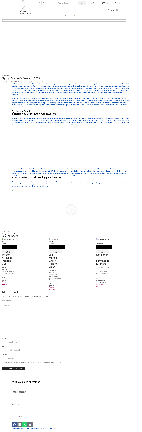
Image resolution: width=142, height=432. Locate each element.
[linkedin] (14, 233)
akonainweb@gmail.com (31, 82)
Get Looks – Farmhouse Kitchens (102, 259)
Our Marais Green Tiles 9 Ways (53, 260)
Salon (4, 243)
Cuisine (51, 243)
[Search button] (82, 3)
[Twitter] (3, 233)
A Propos (23, 11)
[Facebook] (5, 233)
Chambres (99, 243)
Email (4, 346)
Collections (5, 76)
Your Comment (7, 300)
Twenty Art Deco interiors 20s (7, 259)
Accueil (22, 7)
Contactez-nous (25, 13)
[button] (71, 209)
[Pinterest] (8, 233)
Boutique (23, 9)
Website (4, 354)
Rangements (69, 16)
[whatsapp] (17, 233)
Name (4, 338)
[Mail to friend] (11, 233)
